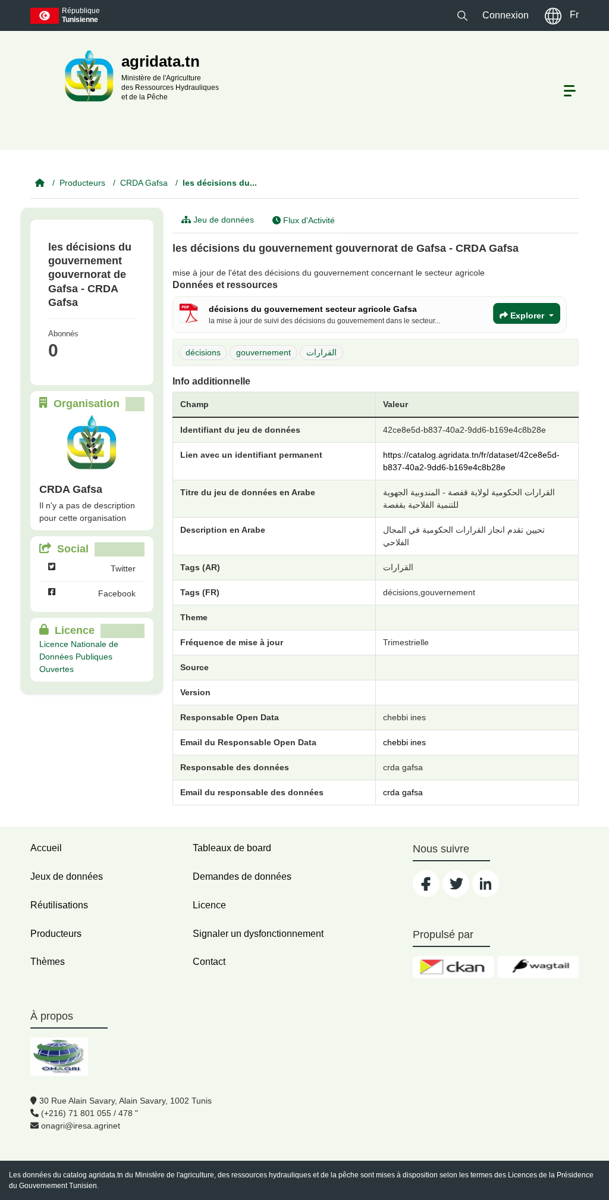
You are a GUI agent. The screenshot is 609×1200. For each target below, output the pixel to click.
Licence (209, 905)
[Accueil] (40, 183)
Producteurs (82, 183)
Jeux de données (66, 876)
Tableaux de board (232, 848)
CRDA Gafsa (144, 183)
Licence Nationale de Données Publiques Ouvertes (78, 656)
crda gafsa (403, 792)
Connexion (505, 15)
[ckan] (453, 967)
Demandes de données (242, 876)
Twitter (123, 568)
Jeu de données (222, 219)
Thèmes (47, 962)
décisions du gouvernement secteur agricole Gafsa (313, 309)
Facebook (117, 593)
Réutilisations (59, 905)
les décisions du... (220, 183)
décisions (203, 352)
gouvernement (263, 352)
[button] (462, 15)
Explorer (527, 315)
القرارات (321, 352)
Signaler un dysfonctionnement (258, 934)
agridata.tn (106, 1175)
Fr (574, 15)
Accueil (46, 848)
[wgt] (538, 967)
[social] (426, 883)
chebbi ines (404, 742)
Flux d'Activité (308, 220)
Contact (209, 962)
